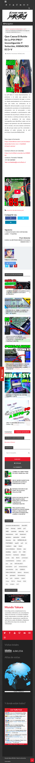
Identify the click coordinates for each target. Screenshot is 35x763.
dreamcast (23, 534)
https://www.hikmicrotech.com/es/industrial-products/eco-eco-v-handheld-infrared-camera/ (17, 144)
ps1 (24, 560)
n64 (16, 534)
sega (15, 546)
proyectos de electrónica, (14, 53)
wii (27, 531)
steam (20, 546)
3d (20, 552)
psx (7, 563)
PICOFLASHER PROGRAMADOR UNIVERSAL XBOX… (13, 718)
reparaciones (9, 534)
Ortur (7, 581)
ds (26, 543)
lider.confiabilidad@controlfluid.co (15, 162)
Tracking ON (21, 691)
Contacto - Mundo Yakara (19, 721)
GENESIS (22, 569)
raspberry (8, 546)
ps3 (15, 566)
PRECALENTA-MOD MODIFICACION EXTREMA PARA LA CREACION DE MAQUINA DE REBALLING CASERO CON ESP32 (17, 366)
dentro (19, 572)
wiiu (13, 557)
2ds (16, 569)
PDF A (13, 581)
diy (7, 575)
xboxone (8, 540)
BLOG (17, 557)
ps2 (24, 528)
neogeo (12, 584)
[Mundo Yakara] (17, 16)
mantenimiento (10, 560)
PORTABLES (9, 543)
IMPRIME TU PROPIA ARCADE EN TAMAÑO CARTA (16, 395)
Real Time (15, 744)
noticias (19, 560)
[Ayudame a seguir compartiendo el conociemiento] (2, 374)
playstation (9, 566)
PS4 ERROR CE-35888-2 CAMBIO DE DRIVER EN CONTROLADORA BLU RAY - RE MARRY (17, 311)
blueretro (8, 555)
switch (19, 528)
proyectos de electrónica (16, 29)
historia (19, 549)
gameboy (8, 537)
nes (7, 578)
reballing (8, 552)
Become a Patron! (10, 442)
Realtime (15, 691)
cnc (7, 584)
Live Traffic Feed (16, 710)
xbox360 (24, 525)
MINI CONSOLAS (10, 572)
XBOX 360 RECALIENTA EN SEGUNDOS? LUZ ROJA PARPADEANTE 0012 (20, 481)
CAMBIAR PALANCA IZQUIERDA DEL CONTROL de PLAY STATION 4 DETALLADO (17, 292)
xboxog (13, 528)
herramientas (21, 575)
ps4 (25, 29)
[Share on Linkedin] (10, 222)
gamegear (12, 575)
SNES (7, 531)
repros (15, 552)
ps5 (18, 584)
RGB (24, 581)
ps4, (24, 53)
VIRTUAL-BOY (18, 563)
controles (13, 531)
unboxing (21, 531)
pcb (11, 578)
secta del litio (9, 569)
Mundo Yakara (14, 607)
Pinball (19, 581)
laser (7, 528)
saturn (23, 578)
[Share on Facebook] (10, 218)
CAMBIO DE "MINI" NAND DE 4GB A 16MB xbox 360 (20, 472)
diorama (26, 572)
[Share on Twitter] (23, 218)
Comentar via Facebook (22, 432)
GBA (24, 552)
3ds (14, 540)
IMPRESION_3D (22, 540)
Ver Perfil (11, 263)
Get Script (10, 744)
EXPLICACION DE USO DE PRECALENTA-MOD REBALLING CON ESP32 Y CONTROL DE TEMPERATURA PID (16, 339)
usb (11, 563)
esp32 (16, 543)
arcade (23, 537)
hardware (16, 555)
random (17, 578)
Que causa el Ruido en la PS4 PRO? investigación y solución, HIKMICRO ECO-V (17, 43)
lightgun (23, 555)
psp (25, 549)
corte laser (25, 557)
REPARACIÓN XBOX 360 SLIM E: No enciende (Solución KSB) (19, 490)
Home (7, 29)
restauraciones (23, 566)
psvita (7, 557)
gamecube (16, 537)
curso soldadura (10, 549)
